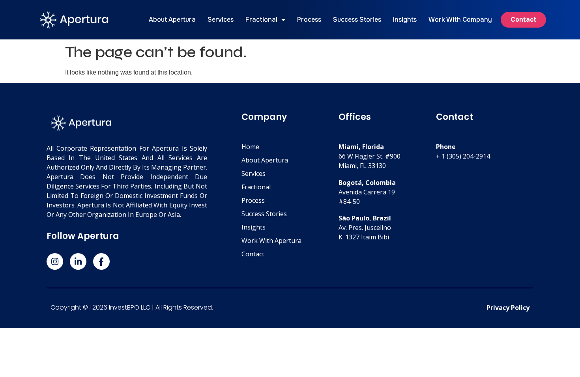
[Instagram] (55, 261)
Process (309, 19)
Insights (405, 19)
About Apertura (172, 19)
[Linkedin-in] (78, 261)
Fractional (261, 19)
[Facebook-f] (101, 261)
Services (221, 19)
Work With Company (460, 19)
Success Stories (357, 19)
